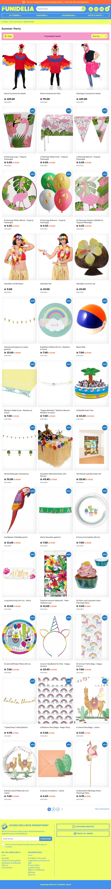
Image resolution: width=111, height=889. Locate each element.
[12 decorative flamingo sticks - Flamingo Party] (91, 763)
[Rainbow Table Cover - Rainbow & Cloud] (19, 383)
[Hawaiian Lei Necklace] (19, 256)
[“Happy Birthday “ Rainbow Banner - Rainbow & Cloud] (55, 383)
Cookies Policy (34, 867)
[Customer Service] (96, 9)
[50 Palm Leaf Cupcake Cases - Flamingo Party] (91, 573)
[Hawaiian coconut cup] (91, 256)
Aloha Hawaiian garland (50, 537)
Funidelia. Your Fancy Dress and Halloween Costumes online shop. (18, 8)
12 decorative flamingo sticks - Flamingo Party (89, 792)
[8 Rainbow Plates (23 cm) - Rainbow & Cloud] (55, 320)
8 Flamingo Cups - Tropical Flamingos (15, 158)
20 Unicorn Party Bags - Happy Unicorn (89, 665)
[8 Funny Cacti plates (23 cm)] (91, 510)
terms (43, 844)
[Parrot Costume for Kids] (55, 66)
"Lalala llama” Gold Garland (15, 727)
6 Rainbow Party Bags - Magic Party (55, 727)
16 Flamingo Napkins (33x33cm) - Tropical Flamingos (90, 221)
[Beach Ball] (91, 320)
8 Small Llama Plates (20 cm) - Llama (16, 792)
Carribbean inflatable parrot (15, 537)
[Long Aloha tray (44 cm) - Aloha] (19, 573)
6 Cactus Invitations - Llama (52, 791)
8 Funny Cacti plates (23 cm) (88, 537)
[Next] (62, 809)
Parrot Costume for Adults (15, 93)
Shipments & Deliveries (11, 863)
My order (5, 858)
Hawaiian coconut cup (85, 284)
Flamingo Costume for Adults (88, 93)
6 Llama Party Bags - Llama (87, 727)
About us (31, 875)
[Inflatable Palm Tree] (91, 383)
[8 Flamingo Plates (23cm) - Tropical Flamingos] (19, 193)
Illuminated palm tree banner (16, 474)
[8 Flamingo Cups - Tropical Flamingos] (19, 130)
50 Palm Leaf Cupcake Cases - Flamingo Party (89, 601)
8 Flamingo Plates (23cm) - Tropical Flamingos (18, 221)
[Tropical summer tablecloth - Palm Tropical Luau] (55, 573)
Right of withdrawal (36, 870)
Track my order (84, 833)
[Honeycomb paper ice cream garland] (19, 320)
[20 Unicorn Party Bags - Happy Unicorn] (91, 637)
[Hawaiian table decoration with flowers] (55, 446)
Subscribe (46, 839)
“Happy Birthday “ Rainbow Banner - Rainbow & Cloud (55, 411)
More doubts (7, 867)
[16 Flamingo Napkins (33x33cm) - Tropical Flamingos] (91, 193)
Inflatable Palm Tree (84, 410)
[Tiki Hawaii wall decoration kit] (91, 446)
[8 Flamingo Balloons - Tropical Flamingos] (55, 193)
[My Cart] (107, 9)
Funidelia (5, 22)
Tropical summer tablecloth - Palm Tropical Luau (54, 601)
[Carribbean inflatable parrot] (19, 510)
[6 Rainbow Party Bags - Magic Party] (55, 700)
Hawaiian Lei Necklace (13, 284)
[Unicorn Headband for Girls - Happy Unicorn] (55, 637)
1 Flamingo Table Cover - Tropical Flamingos (54, 158)
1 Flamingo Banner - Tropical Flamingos (88, 158)
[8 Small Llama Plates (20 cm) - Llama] (19, 763)
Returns (5, 865)
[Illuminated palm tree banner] (19, 446)
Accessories (68, 15)
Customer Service (84, 826)
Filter (9, 36)
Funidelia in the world (37, 858)
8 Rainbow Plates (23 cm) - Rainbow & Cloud (55, 348)
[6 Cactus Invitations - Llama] (55, 763)
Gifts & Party (95, 15)
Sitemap (31, 872)
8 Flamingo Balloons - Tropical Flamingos (52, 221)
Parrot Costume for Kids (50, 93)
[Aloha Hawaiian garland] (55, 510)
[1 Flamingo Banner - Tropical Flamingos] (91, 130)
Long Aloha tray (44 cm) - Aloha (17, 600)
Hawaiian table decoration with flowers (53, 475)
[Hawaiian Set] (55, 256)
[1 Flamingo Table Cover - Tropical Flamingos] (55, 130)
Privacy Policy (34, 865)
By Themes (14, 15)
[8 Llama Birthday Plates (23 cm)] (19, 637)
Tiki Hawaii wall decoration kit (88, 474)
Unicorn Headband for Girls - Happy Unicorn (55, 665)
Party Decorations (16, 22)
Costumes (41, 15)
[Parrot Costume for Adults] (19, 66)
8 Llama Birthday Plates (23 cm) (17, 664)
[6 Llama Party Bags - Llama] (91, 700)
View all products (102, 809)
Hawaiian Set (45, 284)
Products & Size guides (11, 860)
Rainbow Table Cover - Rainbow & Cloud (18, 411)
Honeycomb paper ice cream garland (16, 348)
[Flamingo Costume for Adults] (91, 66)
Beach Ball (80, 347)
